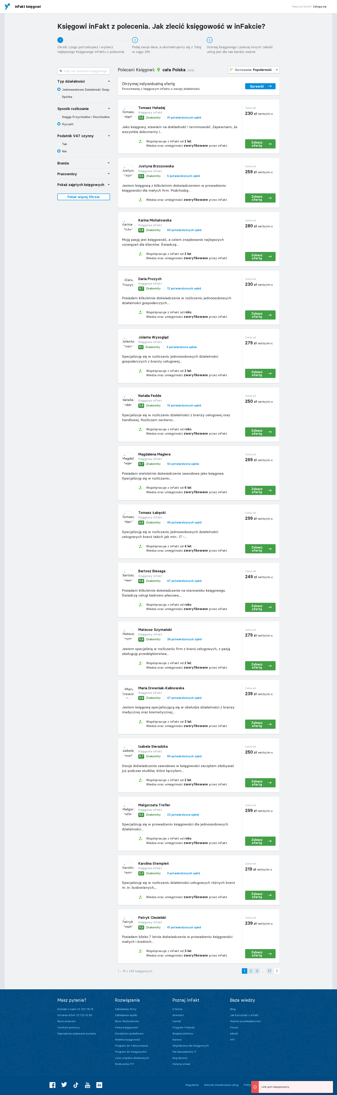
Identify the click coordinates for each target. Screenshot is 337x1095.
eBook (234, 1033)
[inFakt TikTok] (76, 1085)
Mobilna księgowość (127, 1039)
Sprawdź (257, 86)
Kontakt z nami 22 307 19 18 (75, 1009)
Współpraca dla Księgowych (190, 1045)
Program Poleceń (183, 1027)
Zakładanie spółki (126, 1015)
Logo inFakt (7, 6)
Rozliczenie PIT (124, 1064)
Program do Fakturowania (131, 1045)
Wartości (178, 1015)
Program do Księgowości (131, 1051)
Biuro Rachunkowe (127, 1021)
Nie (64, 151)
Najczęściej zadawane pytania (76, 1033)
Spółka (67, 97)
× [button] (329, 1084)
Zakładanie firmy (126, 1009)
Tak (64, 144)
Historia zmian (181, 1064)
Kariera (177, 1039)
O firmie (177, 1009)
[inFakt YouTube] (87, 1085)
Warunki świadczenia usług (221, 1085)
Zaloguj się (319, 6)
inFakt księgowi (28, 6)
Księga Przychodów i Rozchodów (86, 117)
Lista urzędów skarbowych (132, 1058)
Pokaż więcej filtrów (83, 197)
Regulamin (192, 1085)
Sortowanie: (253, 70)
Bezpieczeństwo (182, 1033)
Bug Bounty (180, 1058)
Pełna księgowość (126, 1027)
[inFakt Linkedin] (99, 1085)
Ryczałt (68, 124)
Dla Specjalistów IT (184, 1051)
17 (269, 971)
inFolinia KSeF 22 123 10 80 (74, 1015)
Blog (233, 1009)
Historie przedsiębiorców (245, 1021)
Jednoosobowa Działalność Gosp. (86, 89)
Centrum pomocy (68, 1027)
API (232, 1039)
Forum (234, 1027)
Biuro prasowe (66, 1021)
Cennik (176, 1021)
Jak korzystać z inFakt (244, 1015)
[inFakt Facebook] (52, 1085)
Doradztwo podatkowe (129, 1033)
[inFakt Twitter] (64, 1085)
